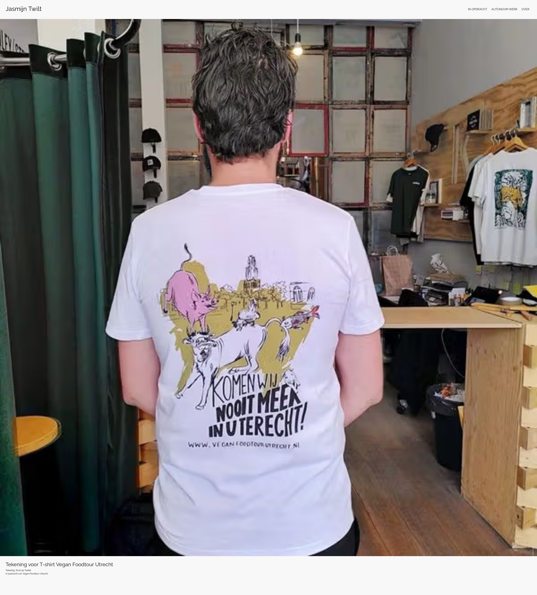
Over (525, 9)
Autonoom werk (504, 9)
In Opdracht (477, 9)
